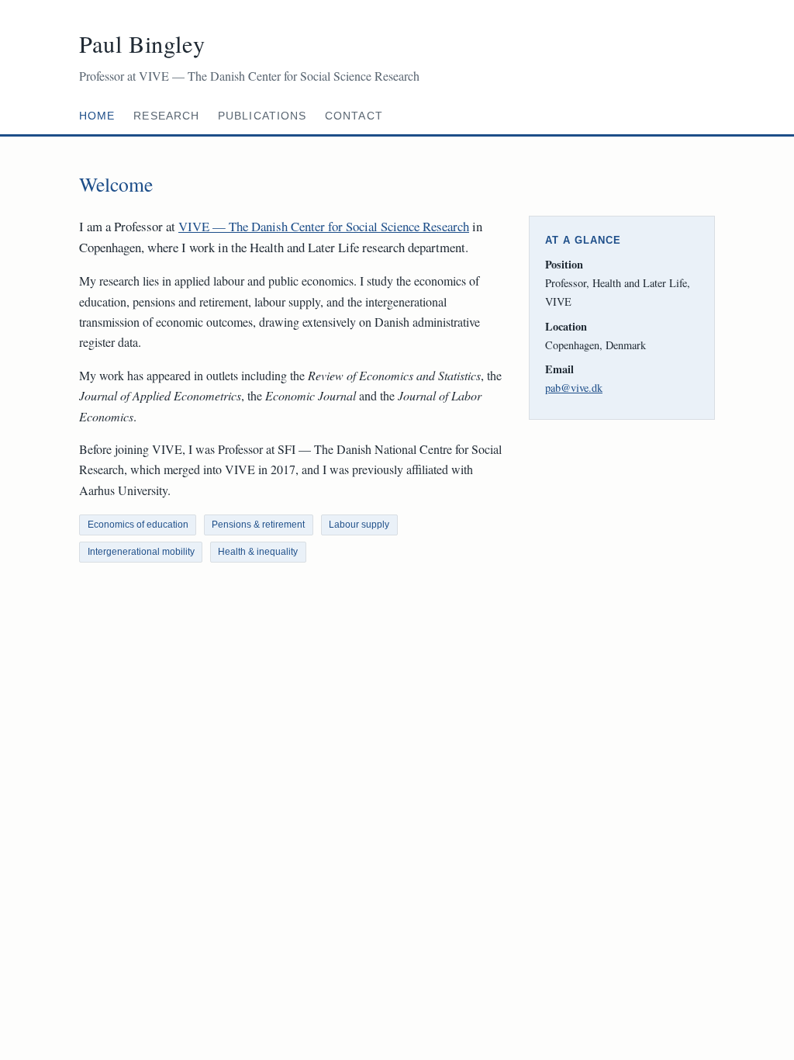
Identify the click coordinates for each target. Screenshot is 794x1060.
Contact (354, 116)
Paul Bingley (142, 44)
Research (166, 116)
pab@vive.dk (573, 387)
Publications (262, 116)
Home (97, 116)
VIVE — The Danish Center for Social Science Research (323, 226)
